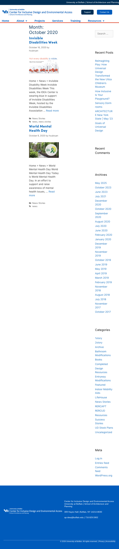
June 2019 (101, 264)
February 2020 (103, 234)
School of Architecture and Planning (102, 2)
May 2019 (101, 268)
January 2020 (103, 239)
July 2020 (101, 225)
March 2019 (102, 277)
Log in (98, 458)
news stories (45, 121)
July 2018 (100, 299)
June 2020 (101, 230)
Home (5, 20)
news (34, 121)
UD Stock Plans (104, 427)
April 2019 (101, 273)
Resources (94, 20)
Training (75, 20)
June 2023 (101, 191)
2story (98, 342)
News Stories (38, 118)
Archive (99, 347)
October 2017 (103, 311)
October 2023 (103, 187)
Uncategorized (103, 432)
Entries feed (102, 463)
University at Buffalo (75, 2)
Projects (40, 20)
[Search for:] (104, 33)
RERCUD (100, 410)
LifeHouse (101, 397)
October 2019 (103, 260)
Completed (101, 364)
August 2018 (102, 294)
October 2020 (103, 208)
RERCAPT (100, 406)
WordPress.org (103, 475)
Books (98, 359)
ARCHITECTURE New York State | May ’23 (104, 115)
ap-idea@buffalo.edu (74, 517)
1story (98, 338)
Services (57, 20)
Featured (100, 384)
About (20, 20)
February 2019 (103, 282)
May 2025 (101, 183)
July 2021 (100, 196)
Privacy (101, 541)
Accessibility (110, 541)
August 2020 (102, 221)
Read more (52, 110)
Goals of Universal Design (100, 127)
